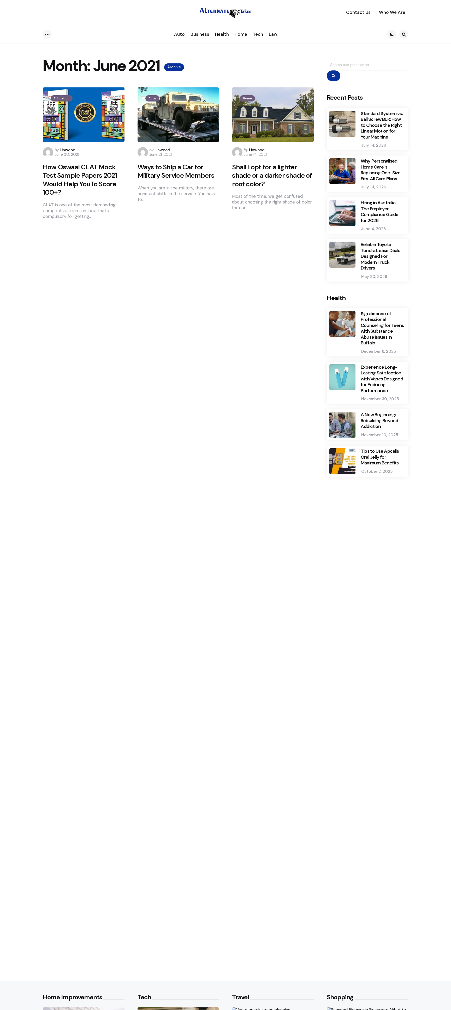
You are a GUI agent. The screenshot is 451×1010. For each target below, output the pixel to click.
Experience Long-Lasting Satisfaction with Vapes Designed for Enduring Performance (382, 379)
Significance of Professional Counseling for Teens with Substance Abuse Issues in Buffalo (382, 328)
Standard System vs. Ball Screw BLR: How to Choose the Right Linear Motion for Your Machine (382, 125)
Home (247, 98)
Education (61, 98)
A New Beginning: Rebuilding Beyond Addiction (379, 420)
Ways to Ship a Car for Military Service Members (176, 171)
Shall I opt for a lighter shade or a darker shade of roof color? (272, 175)
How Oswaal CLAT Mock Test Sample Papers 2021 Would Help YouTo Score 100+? (80, 180)
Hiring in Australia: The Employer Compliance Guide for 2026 (379, 211)
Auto (152, 98)
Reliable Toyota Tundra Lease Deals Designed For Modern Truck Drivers (380, 256)
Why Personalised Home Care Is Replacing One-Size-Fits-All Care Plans (382, 170)
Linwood (67, 150)
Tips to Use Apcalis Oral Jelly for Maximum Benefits (380, 457)
